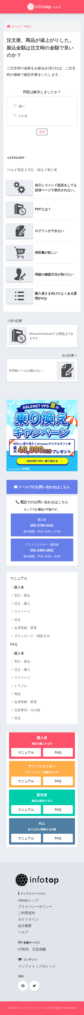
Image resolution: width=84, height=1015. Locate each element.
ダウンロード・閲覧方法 (32, 636)
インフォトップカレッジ (37, 966)
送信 (42, 131)
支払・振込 (36, 170)
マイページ (22, 611)
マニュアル (18, 578)
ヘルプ (23, 932)
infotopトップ (28, 900)
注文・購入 (22, 603)
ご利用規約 (26, 913)
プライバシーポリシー (35, 906)
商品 (20, 170)
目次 (17, 620)
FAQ (10, 170)
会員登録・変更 (25, 628)
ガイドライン (28, 919)
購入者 (52, 170)
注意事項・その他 (27, 710)
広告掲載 (39, 949)
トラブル (20, 686)
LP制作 (23, 949)
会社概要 (25, 926)
